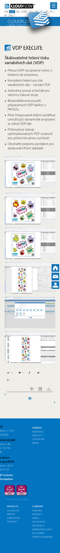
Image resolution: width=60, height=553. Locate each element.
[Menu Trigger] (53, 5)
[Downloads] (49, 388)
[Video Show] (32, 388)
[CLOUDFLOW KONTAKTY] (55, 276)
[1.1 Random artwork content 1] (30, 157)
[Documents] (40, 388)
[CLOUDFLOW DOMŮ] (55, 268)
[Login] (55, 285)
